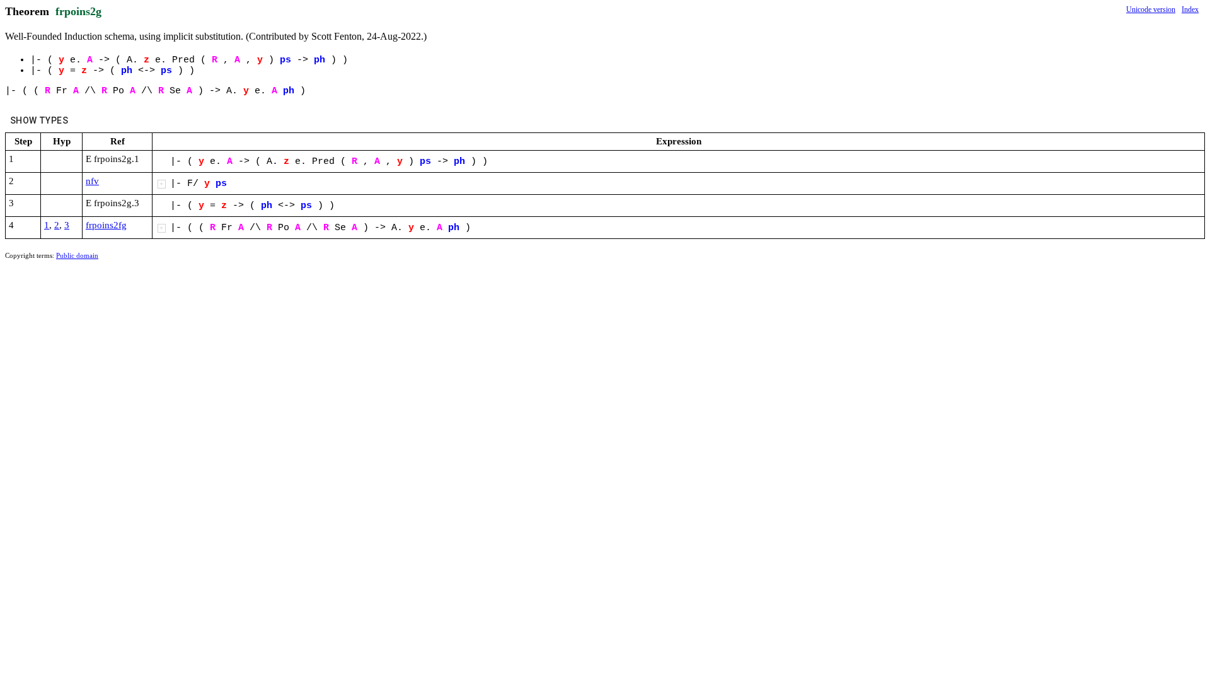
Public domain (77, 255)
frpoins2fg (106, 225)
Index (1190, 9)
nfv (92, 181)
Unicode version (1150, 9)
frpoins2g (78, 11)
